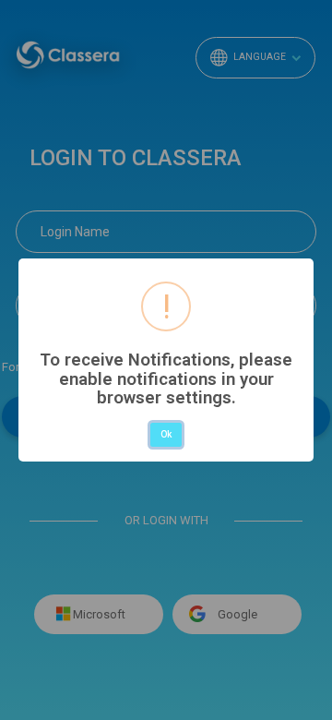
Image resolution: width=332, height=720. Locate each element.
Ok (166, 434)
